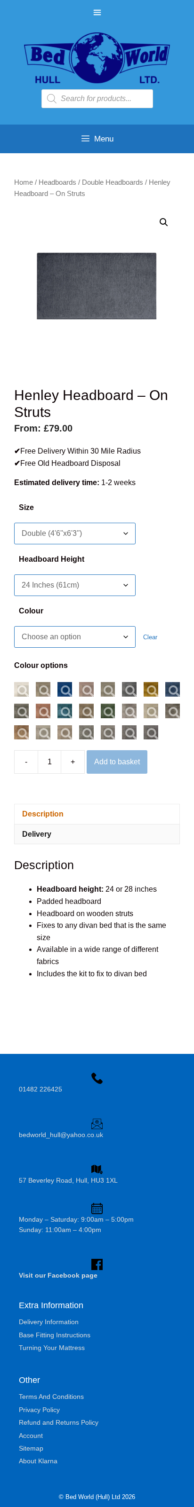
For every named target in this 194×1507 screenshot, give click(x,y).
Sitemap (31, 1448)
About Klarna (38, 1461)
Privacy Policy (39, 1409)
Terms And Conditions (51, 1396)
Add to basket (117, 762)
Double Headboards (112, 182)
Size (26, 507)
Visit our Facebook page (58, 1275)
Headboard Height (51, 559)
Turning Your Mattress (52, 1347)
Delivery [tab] (36, 834)
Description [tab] (43, 814)
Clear (150, 637)
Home (23, 182)
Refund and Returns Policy (58, 1422)
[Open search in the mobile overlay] (97, 98)
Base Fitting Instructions (54, 1335)
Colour (31, 611)
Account (31, 1435)
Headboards (57, 182)
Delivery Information (49, 1322)
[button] (163, 222)
